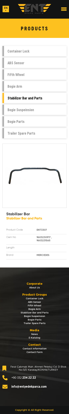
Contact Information (35, 348)
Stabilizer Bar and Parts (25, 98)
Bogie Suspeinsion (21, 109)
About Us (34, 287)
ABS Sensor (16, 63)
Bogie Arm (15, 86)
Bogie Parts (16, 121)
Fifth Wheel (16, 74)
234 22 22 (23, 377)
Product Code (14, 230)
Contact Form (34, 352)
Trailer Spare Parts (21, 133)
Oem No (11, 237)
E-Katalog (34, 337)
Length (10, 247)
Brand (9, 255)
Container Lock (18, 51)
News (34, 334)
